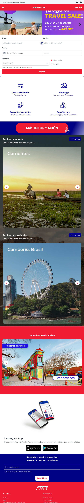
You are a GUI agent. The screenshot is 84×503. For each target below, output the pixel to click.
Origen (4, 38)
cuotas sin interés (19, 2)
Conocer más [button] (75, 139)
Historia (5, 498)
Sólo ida (56, 64)
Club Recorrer (47, 498)
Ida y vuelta (57, 60)
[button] (4, 24)
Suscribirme (42, 478)
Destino (46, 38)
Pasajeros (5, 58)
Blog (4, 500)
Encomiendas (47, 500)
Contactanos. (27, 67)
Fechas (4, 48)
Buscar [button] (42, 72)
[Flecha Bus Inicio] (40, 7)
